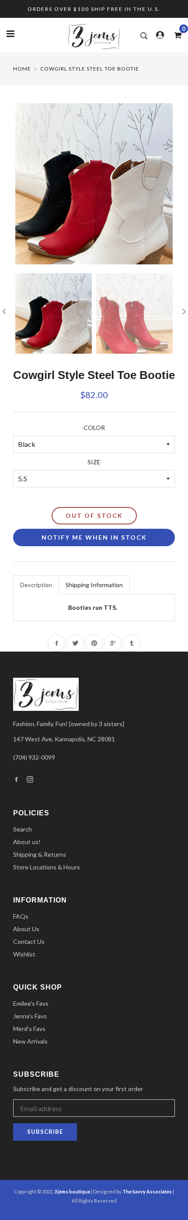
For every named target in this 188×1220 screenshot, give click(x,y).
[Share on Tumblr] (131, 643)
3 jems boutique (72, 1191)
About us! (27, 841)
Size (94, 462)
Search (22, 829)
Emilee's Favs (31, 1003)
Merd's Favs (29, 1028)
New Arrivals (30, 1041)
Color (94, 427)
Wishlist (24, 954)
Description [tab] (36, 584)
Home (22, 68)
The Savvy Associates (147, 1191)
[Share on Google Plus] (113, 643)
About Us (26, 929)
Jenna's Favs (30, 1016)
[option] (94, 183)
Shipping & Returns (39, 854)
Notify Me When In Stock (94, 537)
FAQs (20, 916)
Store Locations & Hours (46, 867)
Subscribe (45, 1131)
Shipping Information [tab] (94, 584)
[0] (174, 35)
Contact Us (29, 941)
